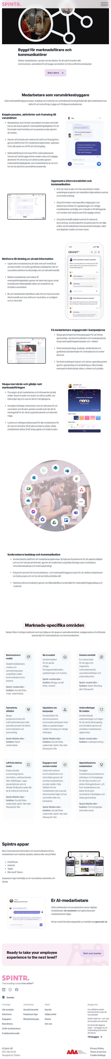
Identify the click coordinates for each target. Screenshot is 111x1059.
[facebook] (16, 989)
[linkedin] (3, 989)
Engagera (6, 1019)
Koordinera (7, 1024)
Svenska (10, 997)
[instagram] (10, 989)
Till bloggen (93, 1037)
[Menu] (104, 4)
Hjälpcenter (50, 1014)
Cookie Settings (97, 1055)
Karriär (48, 1009)
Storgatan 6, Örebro (11, 1055)
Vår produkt (8, 1009)
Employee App (30, 1014)
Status (48, 1019)
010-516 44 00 (9, 1052)
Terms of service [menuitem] (98, 1052)
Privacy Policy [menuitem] (97, 1048)
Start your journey (92, 953)
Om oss (48, 1024)
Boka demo (54, 72)
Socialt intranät (30, 1009)
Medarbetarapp (31, 1019)
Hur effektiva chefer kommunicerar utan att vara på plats (97, 1012)
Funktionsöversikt (10, 1033)
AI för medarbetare (11, 1028)
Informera (7, 1014)
